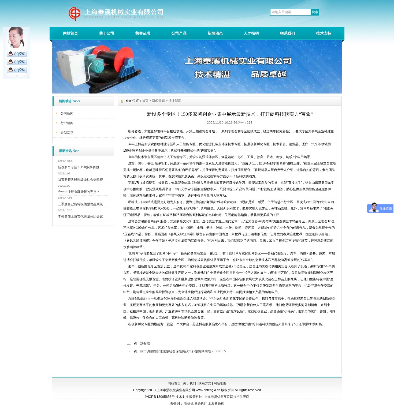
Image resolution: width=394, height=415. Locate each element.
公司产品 (179, 33)
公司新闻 (67, 113)
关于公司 (106, 33)
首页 (145, 101)
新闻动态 (215, 33)
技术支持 (323, 33)
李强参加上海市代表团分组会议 (80, 216)
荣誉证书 (142, 33)
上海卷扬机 (216, 403)
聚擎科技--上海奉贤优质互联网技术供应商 (219, 397)
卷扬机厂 (200, 403)
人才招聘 (251, 33)
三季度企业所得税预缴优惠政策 (80, 204)
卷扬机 (189, 403)
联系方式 (204, 383)
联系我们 (287, 33)
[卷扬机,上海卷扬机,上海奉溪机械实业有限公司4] (197, 92)
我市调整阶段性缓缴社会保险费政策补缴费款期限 (175, 351)
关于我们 (189, 383)
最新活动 (67, 132)
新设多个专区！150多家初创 (78, 167)
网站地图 (220, 383)
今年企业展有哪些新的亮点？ (79, 192)
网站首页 (70, 33)
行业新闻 (67, 123)
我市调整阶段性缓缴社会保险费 (80, 179)
